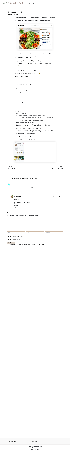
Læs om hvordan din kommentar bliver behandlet (38, 244)
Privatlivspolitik (35, 441)
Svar (12, 190)
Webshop (54, 3)
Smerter (41, 3)
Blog (50, 3)
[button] (37, 4)
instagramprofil (21, 21)
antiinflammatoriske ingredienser (29, 63)
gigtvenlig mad (31, 67)
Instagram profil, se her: (31, 139)
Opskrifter (29, 3)
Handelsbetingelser (12, 441)
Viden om (35, 3)
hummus (35, 73)
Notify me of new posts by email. (14, 239)
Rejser (46, 3)
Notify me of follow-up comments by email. (15, 236)
